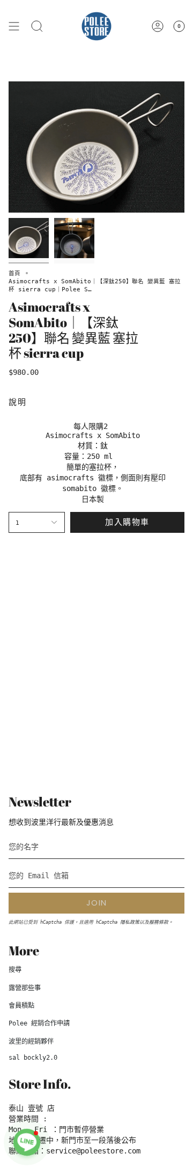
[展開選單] (14, 26)
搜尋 (15, 970)
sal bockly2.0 (33, 1057)
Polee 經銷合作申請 (39, 1023)
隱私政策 (129, 922)
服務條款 (158, 922)
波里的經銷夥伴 (31, 1041)
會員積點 (21, 1005)
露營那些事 (25, 988)
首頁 (14, 273)
